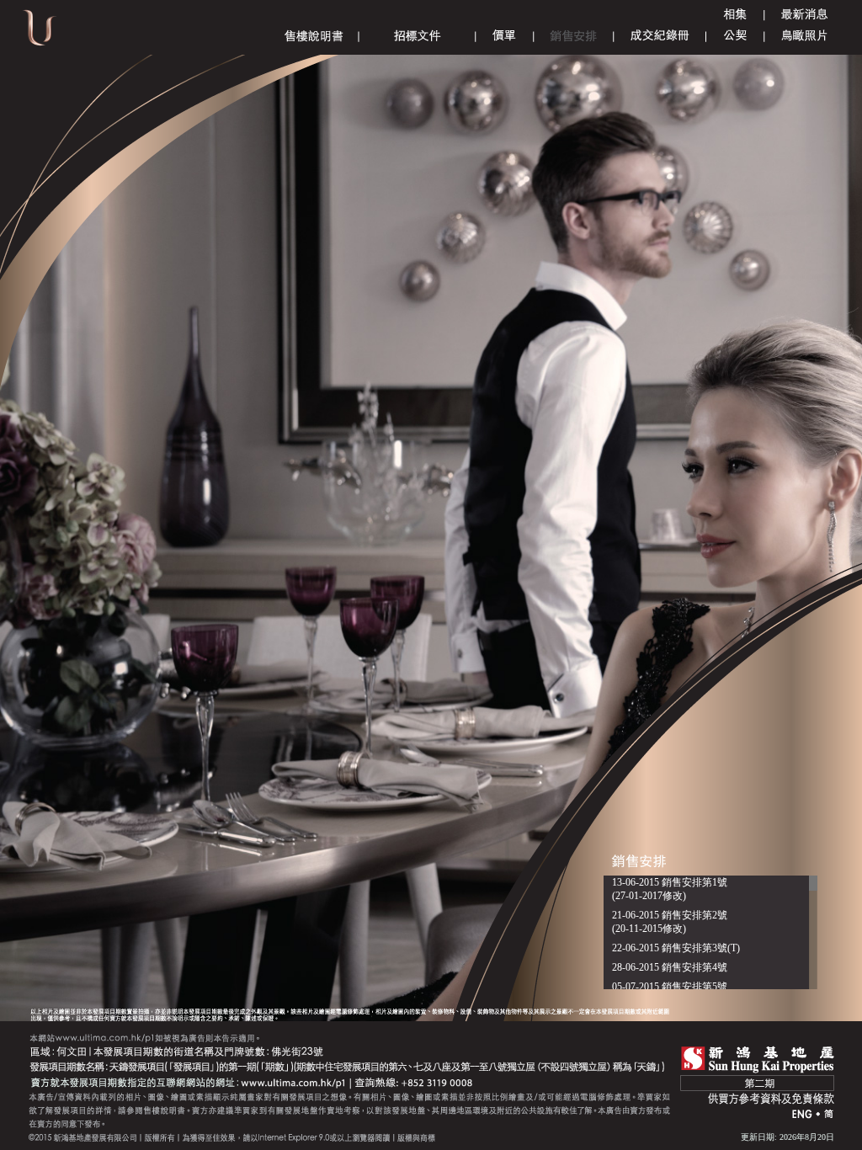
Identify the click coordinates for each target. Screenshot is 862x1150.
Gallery (735, 14)
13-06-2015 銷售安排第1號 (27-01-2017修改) (669, 889)
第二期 (757, 1083)
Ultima (39, 33)
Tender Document (417, 35)
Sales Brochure (314, 35)
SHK (757, 1059)
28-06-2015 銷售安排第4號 (669, 967)
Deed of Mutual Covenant (735, 35)
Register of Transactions (660, 35)
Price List (504, 35)
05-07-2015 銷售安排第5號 (669, 987)
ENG (802, 1115)
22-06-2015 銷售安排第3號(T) (676, 948)
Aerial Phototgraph (804, 35)
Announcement (804, 14)
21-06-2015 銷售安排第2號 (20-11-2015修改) (669, 921)
